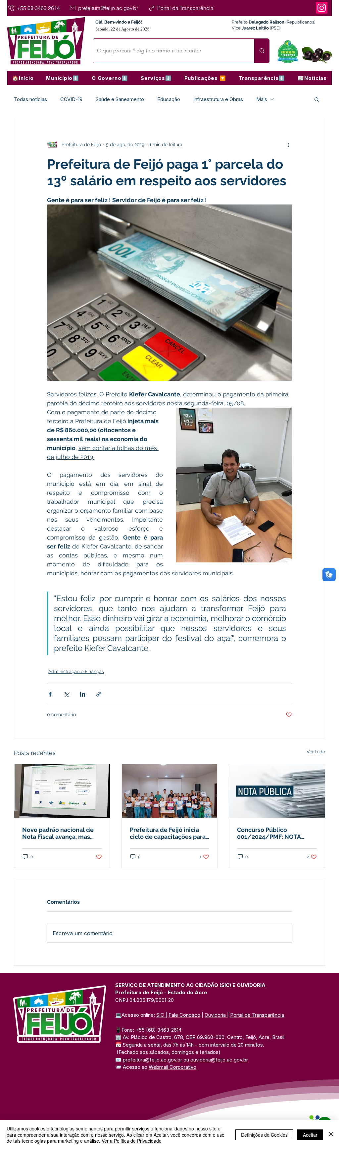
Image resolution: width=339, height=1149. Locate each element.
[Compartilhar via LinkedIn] (82, 694)
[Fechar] (331, 1134)
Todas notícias (30, 99)
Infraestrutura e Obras (218, 99)
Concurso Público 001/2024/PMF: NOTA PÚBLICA (269, 833)
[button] (62, 78)
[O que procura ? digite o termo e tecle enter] (261, 51)
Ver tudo (316, 751)
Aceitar (310, 1134)
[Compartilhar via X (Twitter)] (66, 694)
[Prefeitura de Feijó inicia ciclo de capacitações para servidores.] (170, 791)
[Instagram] (321, 8)
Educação (168, 99)
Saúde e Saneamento (120, 99)
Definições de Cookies (264, 1134)
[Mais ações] (288, 144)
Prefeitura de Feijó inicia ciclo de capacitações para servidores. (168, 833)
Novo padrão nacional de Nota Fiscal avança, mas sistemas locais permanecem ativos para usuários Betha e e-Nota (58, 833)
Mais (261, 99)
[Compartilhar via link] (99, 694)
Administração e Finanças (76, 671)
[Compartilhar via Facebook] (50, 694)
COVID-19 (71, 99)
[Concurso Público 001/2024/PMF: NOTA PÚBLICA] (277, 791)
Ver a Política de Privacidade (132, 1140)
